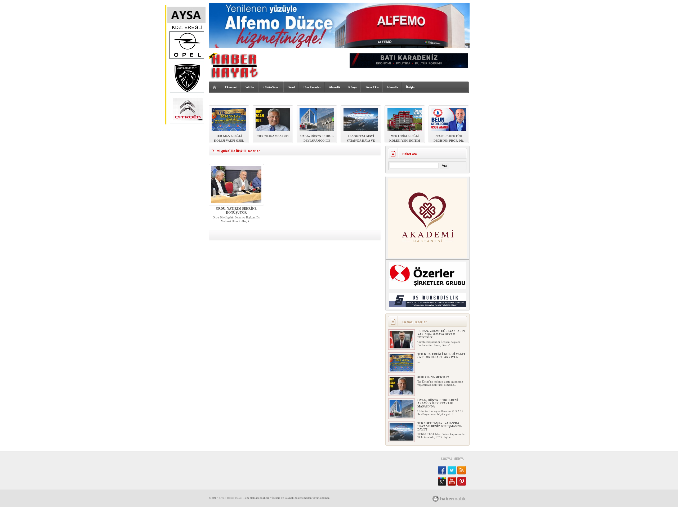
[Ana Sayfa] (215, 87)
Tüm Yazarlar (312, 87)
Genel (291, 87)
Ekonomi (231, 87)
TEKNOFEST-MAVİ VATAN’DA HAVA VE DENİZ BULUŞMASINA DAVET (439, 426)
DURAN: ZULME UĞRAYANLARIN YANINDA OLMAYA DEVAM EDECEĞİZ (441, 334)
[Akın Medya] (435, 499)
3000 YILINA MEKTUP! (433, 377)
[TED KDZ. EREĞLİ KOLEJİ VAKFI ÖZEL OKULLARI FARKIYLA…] (401, 370)
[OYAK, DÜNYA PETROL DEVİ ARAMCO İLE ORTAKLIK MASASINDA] (401, 416)
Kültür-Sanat (271, 87)
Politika (249, 87)
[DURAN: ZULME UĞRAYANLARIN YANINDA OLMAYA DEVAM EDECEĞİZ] (401, 347)
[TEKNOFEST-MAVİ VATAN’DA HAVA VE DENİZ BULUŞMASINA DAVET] (401, 439)
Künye (352, 87)
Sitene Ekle (372, 87)
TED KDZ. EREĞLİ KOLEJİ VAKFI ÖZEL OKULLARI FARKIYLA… (441, 355)
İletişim (410, 87)
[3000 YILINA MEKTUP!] (401, 393)
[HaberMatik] (455, 498)
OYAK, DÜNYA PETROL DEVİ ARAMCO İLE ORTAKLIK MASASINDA (437, 403)
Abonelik (334, 87)
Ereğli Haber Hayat (230, 497)
